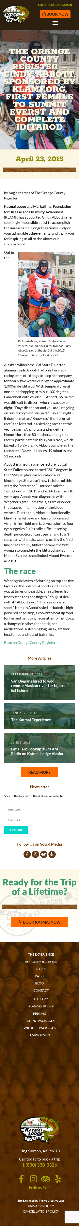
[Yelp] (52, 854)
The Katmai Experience (31, 719)
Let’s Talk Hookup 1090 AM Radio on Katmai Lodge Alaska (37, 751)
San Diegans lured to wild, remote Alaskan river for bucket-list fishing (39, 686)
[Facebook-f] (27, 854)
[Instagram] (35, 854)
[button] (55, 23)
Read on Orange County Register (30, 642)
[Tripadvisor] (43, 854)
